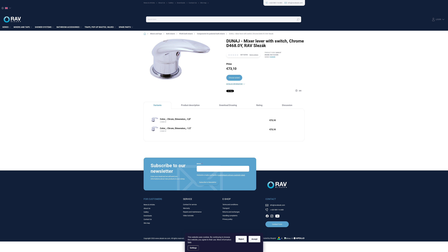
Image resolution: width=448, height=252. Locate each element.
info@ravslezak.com (277, 205)
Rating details (254, 55)
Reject (241, 239)
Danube (272, 57)
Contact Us (193, 3)
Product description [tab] (190, 105)
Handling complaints (229, 216)
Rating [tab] (259, 105)
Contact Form (277, 224)
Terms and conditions (230, 204)
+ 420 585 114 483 (277, 210)
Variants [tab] (157, 105)
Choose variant (234, 78)
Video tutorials (188, 216)
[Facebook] (267, 215)
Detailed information (234, 84)
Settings (193, 248)
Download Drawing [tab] (228, 105)
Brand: (271, 55)
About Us (161, 3)
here (189, 242)
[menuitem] (6, 27)
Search (298, 19)
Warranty (186, 208)
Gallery (170, 3)
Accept (254, 239)
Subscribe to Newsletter (207, 182)
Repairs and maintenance (192, 212)
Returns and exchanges (231, 212)
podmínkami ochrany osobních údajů (231, 175)
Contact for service (190, 204)
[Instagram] (272, 215)
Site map (203, 3)
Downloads (181, 3)
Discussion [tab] (287, 105)
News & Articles (149, 3)
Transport (226, 208)
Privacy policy (227, 219)
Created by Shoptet (269, 238)
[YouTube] (277, 215)
